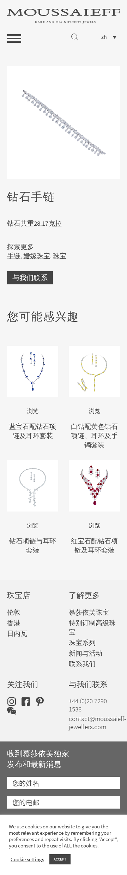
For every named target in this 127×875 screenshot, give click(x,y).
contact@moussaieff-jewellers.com (97, 723)
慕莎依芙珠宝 (89, 612)
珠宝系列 (82, 643)
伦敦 (13, 612)
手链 (13, 256)
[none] (109, 37)
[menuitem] (109, 37)
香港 (13, 623)
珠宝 (59, 256)
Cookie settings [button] (27, 859)
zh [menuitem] (104, 37)
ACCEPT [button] (60, 859)
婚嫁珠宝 (36, 256)
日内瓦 (17, 633)
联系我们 (82, 664)
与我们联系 (30, 277)
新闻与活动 (85, 653)
